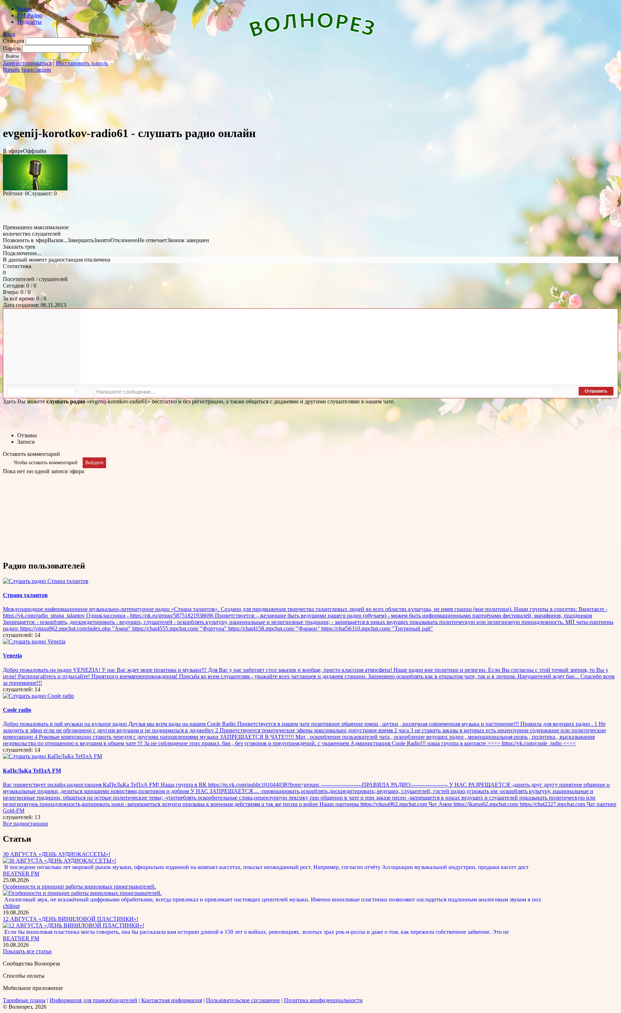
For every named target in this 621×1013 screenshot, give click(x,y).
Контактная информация (171, 1000)
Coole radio (17, 710)
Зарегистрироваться (27, 63)
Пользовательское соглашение (243, 1000)
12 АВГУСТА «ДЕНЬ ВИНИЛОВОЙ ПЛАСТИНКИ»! (70, 919)
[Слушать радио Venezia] (34, 641)
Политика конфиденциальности (323, 1000)
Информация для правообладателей (93, 1000)
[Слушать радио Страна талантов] (45, 581)
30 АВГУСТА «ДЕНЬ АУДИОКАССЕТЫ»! (56, 854)
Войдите (94, 462)
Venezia (12, 655)
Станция (13, 41)
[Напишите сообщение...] (324, 392)
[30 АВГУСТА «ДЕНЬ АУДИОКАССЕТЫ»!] (59, 861)
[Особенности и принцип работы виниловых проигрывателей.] (82, 893)
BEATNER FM (21, 873)
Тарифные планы (24, 1000)
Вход (9, 34)
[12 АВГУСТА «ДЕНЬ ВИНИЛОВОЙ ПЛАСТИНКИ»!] (73, 925)
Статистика (17, 266)
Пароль (12, 48)
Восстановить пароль (82, 63)
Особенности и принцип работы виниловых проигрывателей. (79, 886)
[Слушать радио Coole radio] (38, 696)
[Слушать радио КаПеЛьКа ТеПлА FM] (52, 756)
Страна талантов (25, 595)
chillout (11, 906)
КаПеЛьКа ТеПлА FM (32, 771)
